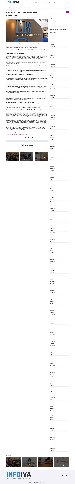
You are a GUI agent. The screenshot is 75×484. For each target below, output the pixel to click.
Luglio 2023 (52, 104)
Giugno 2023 (52, 106)
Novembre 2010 (52, 367)
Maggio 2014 (52, 274)
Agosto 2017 (52, 188)
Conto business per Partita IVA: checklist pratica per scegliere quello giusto (58, 21)
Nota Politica (52, 441)
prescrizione (34, 17)
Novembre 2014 (52, 261)
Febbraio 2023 (52, 115)
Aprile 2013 (52, 303)
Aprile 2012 (52, 330)
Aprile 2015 (52, 250)
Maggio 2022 (52, 135)
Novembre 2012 (52, 314)
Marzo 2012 (52, 332)
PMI (33, 2)
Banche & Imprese (26, 462)
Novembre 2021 (52, 148)
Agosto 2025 (52, 53)
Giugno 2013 (52, 299)
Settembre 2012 (52, 319)
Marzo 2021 (52, 166)
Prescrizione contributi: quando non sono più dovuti (17, 134)
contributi (26, 17)
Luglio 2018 (52, 170)
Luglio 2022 (52, 130)
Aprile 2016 (52, 223)
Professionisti (37, 2)
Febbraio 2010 (52, 387)
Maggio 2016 (52, 221)
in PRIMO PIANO (52, 421)
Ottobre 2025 (52, 48)
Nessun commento (20, 17)
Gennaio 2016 (52, 230)
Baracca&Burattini (53, 395)
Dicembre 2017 (52, 179)
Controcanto (52, 401)
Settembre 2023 (52, 99)
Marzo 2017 (52, 199)
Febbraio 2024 (52, 88)
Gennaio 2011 (52, 363)
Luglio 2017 (52, 190)
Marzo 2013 (52, 305)
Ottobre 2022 (52, 124)
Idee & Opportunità (47, 2)
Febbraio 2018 (52, 175)
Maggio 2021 (52, 161)
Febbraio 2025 (52, 62)
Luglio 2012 (52, 323)
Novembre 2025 (52, 46)
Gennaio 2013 (52, 310)
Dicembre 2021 (52, 146)
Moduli (51, 432)
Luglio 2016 (52, 217)
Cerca (51, 10)
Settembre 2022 (52, 126)
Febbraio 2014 (52, 281)
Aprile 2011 (52, 356)
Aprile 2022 (52, 137)
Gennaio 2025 (52, 64)
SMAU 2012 (52, 450)
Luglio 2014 (52, 270)
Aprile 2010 (52, 383)
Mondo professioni (53, 437)
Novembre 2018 (52, 168)
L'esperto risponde (53, 426)
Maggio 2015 (52, 248)
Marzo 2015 (52, 252)
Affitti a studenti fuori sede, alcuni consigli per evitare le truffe (12, 159)
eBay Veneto (52, 406)
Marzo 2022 (52, 139)
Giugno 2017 (52, 192)
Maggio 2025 (52, 55)
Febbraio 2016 (52, 228)
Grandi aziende (52, 410)
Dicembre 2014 (52, 259)
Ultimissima (52, 452)
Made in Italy (42, 2)
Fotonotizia (52, 408)
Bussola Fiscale (52, 397)
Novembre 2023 (52, 95)
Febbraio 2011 (52, 361)
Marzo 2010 (52, 385)
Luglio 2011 (52, 350)
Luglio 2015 (52, 243)
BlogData (40, 482)
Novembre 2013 (52, 288)
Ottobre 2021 (52, 150)
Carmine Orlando (29, 145)
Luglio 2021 (52, 157)
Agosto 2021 (52, 155)
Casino (51, 399)
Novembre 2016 (52, 208)
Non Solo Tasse (52, 439)
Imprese (31, 2)
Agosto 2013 (52, 294)
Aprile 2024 (52, 84)
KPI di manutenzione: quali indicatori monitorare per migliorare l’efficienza (58, 26)
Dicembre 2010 (52, 365)
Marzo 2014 (52, 279)
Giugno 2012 (52, 325)
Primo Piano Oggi (52, 446)
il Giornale (51, 417)
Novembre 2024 (52, 68)
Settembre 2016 (52, 212)
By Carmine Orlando (10, 17)
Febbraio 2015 (52, 254)
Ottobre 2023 (52, 97)
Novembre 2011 (52, 341)
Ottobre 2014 (52, 263)
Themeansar (44, 482)
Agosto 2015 (52, 241)
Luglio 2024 (52, 77)
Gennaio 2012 (52, 336)
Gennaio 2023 (52, 117)
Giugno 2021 (52, 159)
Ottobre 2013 (52, 290)
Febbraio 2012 (52, 334)
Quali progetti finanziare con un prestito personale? (58, 29)
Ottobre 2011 (52, 343)
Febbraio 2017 (52, 201)
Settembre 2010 (52, 372)
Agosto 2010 (52, 374)
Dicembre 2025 (52, 44)
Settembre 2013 (52, 292)
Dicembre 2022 (52, 119)
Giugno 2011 (52, 352)
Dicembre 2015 (52, 232)
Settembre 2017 (52, 186)
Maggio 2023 (52, 108)
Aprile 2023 (52, 110)
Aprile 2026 (52, 42)
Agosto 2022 (52, 128)
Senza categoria (52, 448)
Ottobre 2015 (52, 237)
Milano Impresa (52, 430)
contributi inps (30, 17)
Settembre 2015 (52, 239)
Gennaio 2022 (52, 144)
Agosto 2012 (52, 321)
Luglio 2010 (52, 376)
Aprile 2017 (52, 197)
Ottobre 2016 (52, 210)
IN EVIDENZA (52, 419)
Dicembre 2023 (52, 93)
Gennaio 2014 (52, 283)
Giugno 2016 (52, 219)
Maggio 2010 (52, 381)
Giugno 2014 (52, 272)
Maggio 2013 (52, 301)
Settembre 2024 (52, 73)
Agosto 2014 (52, 268)
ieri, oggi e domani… (53, 415)
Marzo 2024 (52, 86)
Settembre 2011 (52, 345)
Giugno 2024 (52, 79)
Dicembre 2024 (52, 66)
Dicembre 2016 (52, 206)
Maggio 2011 (52, 354)
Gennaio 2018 (52, 177)
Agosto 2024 (52, 75)
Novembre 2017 (52, 181)
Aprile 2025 (52, 57)
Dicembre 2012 (52, 312)
